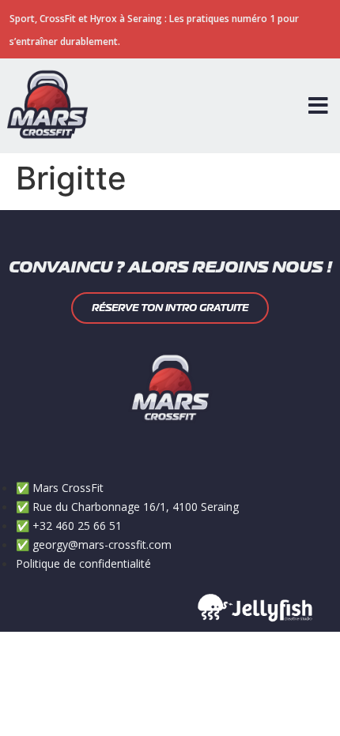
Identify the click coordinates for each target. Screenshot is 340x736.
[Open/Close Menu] (318, 106)
